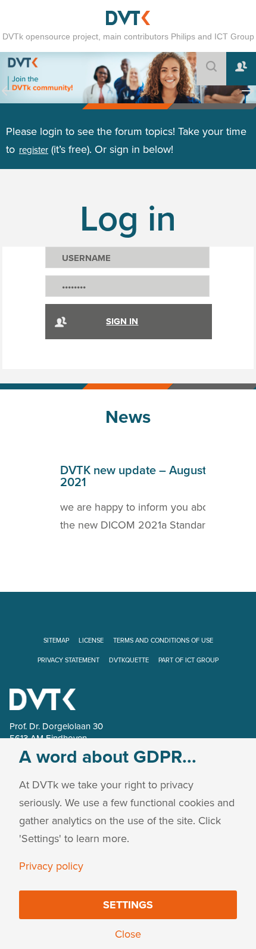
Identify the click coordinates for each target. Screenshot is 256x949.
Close (128, 934)
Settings (128, 904)
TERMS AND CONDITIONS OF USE (163, 640)
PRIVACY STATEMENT (68, 660)
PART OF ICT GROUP (188, 660)
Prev (8, 102)
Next (248, 102)
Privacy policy (51, 866)
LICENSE (91, 640)
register (33, 150)
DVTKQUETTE (129, 660)
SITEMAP (56, 640)
